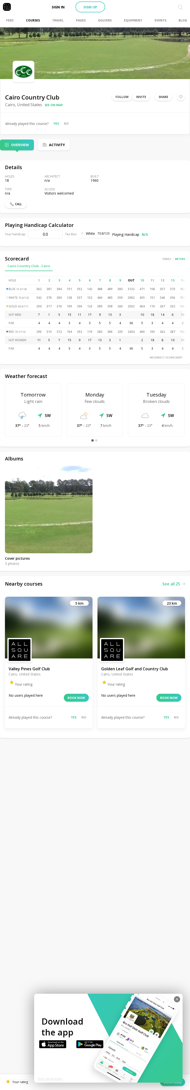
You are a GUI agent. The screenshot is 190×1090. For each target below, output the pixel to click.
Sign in (58, 7)
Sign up (90, 7)
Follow (122, 97)
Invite (141, 97)
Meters (180, 259)
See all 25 (171, 584)
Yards (167, 259)
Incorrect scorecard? (166, 357)
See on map (54, 105)
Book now (76, 698)
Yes (56, 123)
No (66, 123)
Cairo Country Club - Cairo (28, 266)
